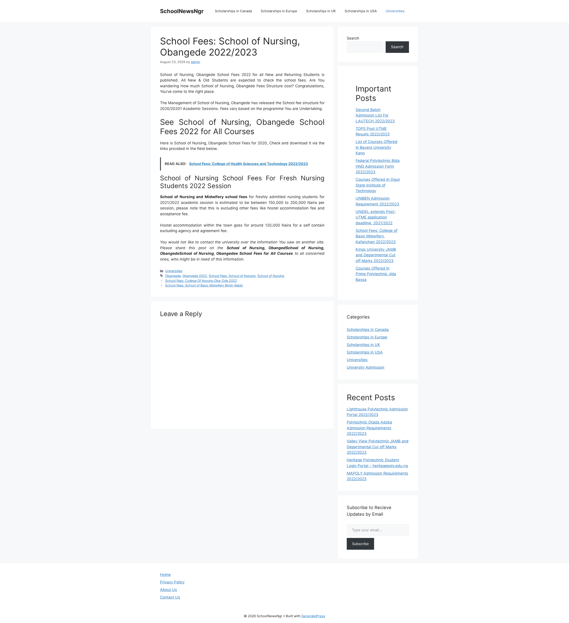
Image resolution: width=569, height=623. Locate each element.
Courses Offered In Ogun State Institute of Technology (378, 185)
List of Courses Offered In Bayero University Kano (376, 147)
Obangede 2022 (194, 276)
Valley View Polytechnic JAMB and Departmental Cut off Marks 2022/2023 (378, 447)
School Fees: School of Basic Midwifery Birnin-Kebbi (204, 285)
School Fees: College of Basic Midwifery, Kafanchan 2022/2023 (376, 236)
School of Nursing (270, 276)
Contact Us (170, 597)
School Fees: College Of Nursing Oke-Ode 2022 (201, 281)
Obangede (173, 276)
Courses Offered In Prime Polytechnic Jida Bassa (376, 274)
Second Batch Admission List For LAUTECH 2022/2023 (375, 115)
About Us (168, 589)
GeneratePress (313, 616)
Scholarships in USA (361, 11)
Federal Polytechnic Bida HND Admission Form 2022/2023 (378, 166)
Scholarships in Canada (233, 11)
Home (165, 574)
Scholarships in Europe (279, 11)
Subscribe (360, 543)
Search (353, 38)
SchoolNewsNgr (182, 11)
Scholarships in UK (321, 11)
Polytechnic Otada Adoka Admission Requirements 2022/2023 (369, 428)
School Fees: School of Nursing (232, 276)
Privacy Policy (172, 582)
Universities (395, 11)
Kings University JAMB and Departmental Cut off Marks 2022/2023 (376, 255)
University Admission (365, 367)
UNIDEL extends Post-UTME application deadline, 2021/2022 (376, 217)
